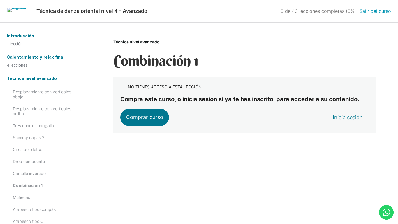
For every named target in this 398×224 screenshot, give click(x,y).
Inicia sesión (348, 117)
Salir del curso (375, 11)
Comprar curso (144, 117)
